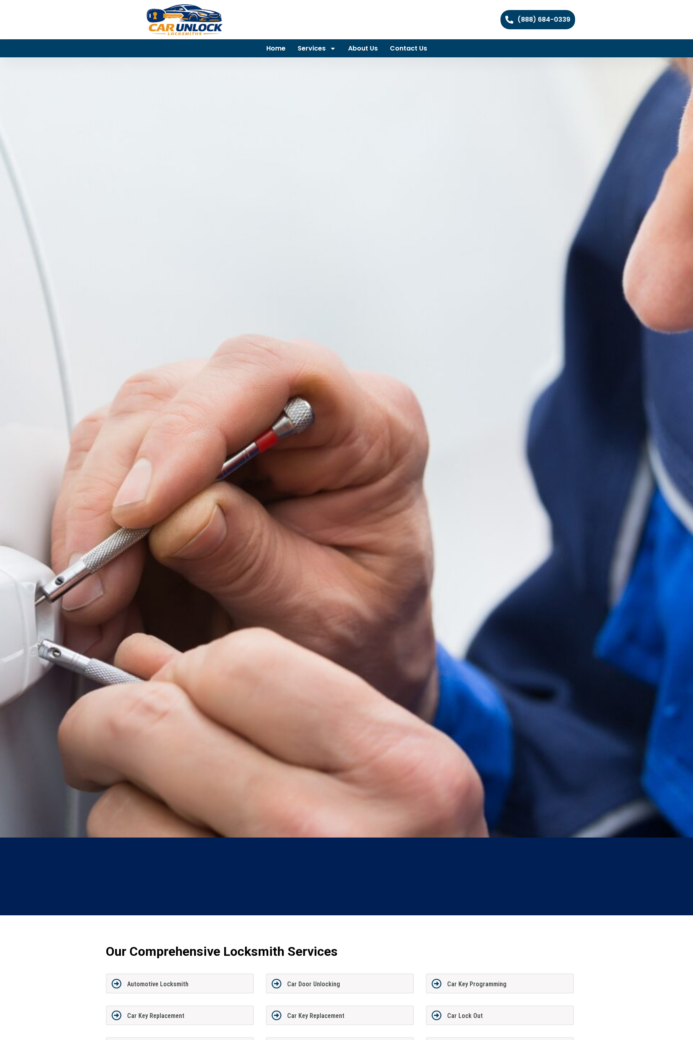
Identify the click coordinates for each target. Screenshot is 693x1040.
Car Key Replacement (155, 1016)
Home (276, 48)
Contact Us (408, 48)
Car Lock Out (465, 1016)
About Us (363, 48)
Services (312, 48)
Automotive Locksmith (157, 984)
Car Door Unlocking (313, 984)
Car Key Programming (477, 984)
